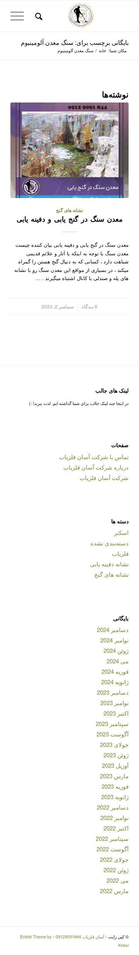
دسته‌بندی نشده (109, 543)
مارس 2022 (114, 891)
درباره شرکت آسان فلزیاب (96, 467)
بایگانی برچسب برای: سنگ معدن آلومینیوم (75, 42)
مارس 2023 (114, 776)
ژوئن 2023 (116, 755)
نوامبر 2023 (114, 703)
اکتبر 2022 (116, 828)
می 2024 (118, 661)
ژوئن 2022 (116, 870)
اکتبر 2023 (116, 713)
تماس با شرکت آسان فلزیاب (94, 457)
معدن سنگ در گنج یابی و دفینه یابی (70, 219)
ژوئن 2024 (116, 650)
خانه (102, 50)
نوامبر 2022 (114, 817)
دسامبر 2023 (113, 692)
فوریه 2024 (115, 671)
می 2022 (118, 880)
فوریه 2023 (115, 786)
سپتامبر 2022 (112, 838)
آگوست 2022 (113, 849)
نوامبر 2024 (114, 640)
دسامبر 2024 (113, 629)
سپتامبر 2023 (112, 723)
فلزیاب (120, 553)
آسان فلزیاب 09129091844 (80, 936)
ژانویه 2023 (115, 797)
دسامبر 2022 (113, 807)
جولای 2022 (114, 859)
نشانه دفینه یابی (109, 564)
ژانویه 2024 (115, 682)
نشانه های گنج (69, 210)
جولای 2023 (114, 744)
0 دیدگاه (89, 306)
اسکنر (121, 532)
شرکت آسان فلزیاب (104, 477)
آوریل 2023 (115, 765)
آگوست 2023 (113, 734)
